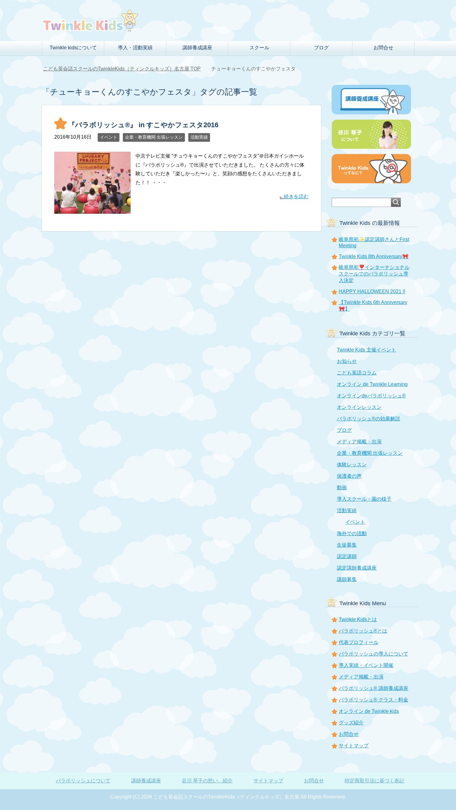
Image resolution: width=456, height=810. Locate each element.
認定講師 (347, 556)
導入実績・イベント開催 (366, 665)
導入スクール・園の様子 (364, 499)
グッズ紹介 (351, 722)
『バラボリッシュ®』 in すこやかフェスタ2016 (143, 125)
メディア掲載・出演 (359, 441)
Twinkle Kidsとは (358, 619)
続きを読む (296, 196)
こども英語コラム (357, 372)
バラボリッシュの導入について (373, 653)
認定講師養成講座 (357, 568)
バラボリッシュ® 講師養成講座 (373, 688)
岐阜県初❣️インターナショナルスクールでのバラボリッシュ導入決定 (374, 274)
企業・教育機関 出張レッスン (154, 137)
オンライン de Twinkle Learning (372, 384)
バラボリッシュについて (83, 780)
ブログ (344, 430)
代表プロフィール (358, 642)
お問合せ (383, 47)
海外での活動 (352, 533)
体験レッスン (352, 464)
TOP (122, 68)
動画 (342, 487)
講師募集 (347, 579)
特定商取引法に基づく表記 (374, 780)
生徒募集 (347, 545)
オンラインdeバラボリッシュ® (371, 395)
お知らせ (347, 361)
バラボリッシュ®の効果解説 (368, 418)
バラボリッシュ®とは (363, 630)
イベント (108, 137)
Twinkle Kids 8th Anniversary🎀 (374, 256)
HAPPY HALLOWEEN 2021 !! (372, 291)
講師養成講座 (146, 780)
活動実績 (199, 137)
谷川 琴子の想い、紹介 (207, 780)
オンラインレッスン (359, 407)
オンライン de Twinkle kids (369, 711)
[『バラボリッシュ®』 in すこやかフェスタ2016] (92, 209)
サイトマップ (354, 745)
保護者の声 (349, 476)
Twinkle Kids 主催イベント (366, 349)
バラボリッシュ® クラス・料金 (373, 699)
